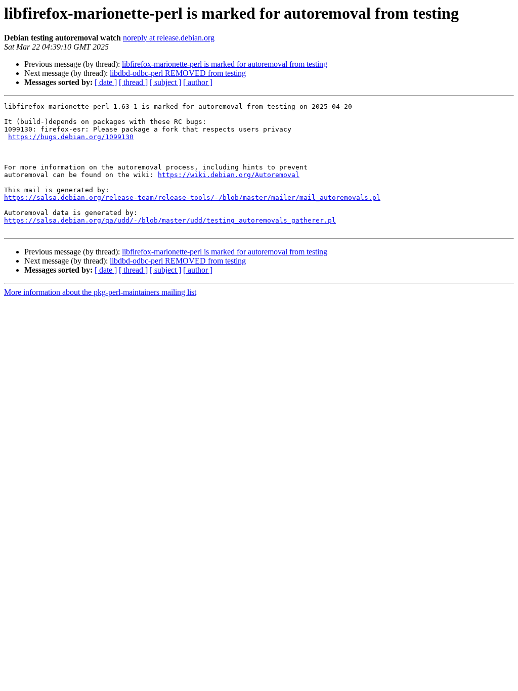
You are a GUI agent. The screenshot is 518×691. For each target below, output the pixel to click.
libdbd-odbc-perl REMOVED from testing (178, 73)
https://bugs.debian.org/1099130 (71, 137)
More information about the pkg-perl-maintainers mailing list (100, 292)
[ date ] (106, 82)
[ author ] (197, 82)
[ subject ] (165, 82)
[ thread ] (133, 82)
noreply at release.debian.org (168, 37)
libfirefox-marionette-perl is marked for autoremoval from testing (224, 64)
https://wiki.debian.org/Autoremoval (228, 175)
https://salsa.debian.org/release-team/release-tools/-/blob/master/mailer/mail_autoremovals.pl (192, 197)
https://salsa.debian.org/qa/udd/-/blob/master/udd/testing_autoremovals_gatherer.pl (170, 220)
